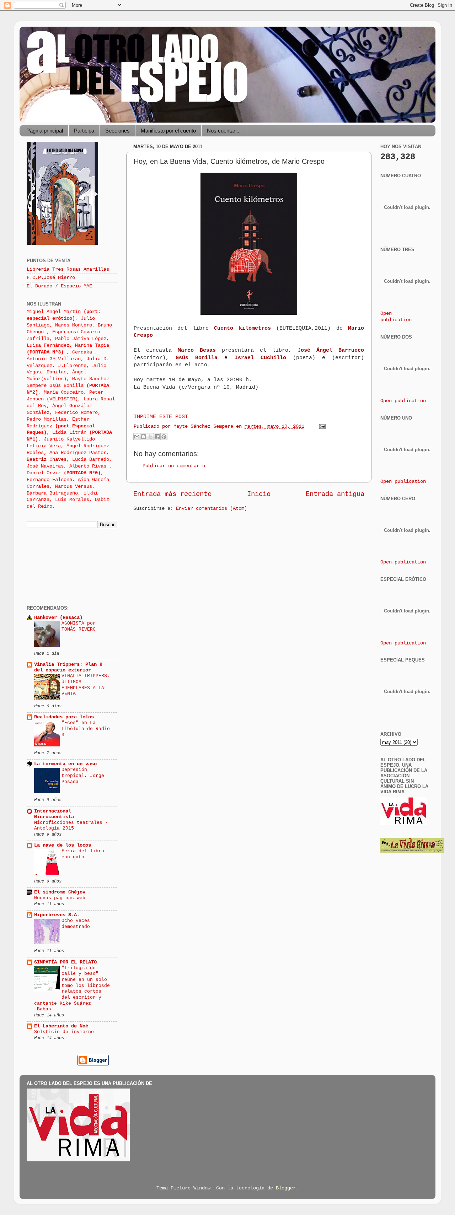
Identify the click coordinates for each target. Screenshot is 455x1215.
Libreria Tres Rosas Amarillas (68, 269)
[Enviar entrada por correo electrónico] (321, 426)
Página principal (44, 131)
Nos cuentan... (224, 131)
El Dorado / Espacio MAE (59, 286)
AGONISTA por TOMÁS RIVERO (78, 626)
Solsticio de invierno (64, 1032)
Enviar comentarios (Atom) (211, 508)
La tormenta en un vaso (65, 764)
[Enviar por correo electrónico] (136, 436)
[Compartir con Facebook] (157, 436)
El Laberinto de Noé (61, 1026)
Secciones (117, 131)
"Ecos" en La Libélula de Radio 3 (85, 728)
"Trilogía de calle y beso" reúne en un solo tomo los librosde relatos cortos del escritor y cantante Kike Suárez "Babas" (72, 988)
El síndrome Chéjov (59, 892)
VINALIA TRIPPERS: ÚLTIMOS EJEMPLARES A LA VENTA (85, 684)
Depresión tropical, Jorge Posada (82, 775)
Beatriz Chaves (46, 459)
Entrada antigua (335, 494)
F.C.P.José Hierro (51, 277)
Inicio (259, 494)
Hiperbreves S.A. (57, 915)
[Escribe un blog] (143, 436)
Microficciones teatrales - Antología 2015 (71, 825)
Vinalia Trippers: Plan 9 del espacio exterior (68, 667)
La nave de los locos (62, 845)
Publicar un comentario (174, 466)
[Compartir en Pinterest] (163, 436)
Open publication (403, 401)
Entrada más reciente (172, 494)
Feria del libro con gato (82, 854)
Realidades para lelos (64, 717)
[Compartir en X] (150, 436)
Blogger (286, 1188)
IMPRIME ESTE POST (161, 417)
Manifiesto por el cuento (168, 131)
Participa (84, 131)
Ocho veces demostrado (75, 923)
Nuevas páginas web (59, 898)
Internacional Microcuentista (54, 814)
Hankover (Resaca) (58, 617)
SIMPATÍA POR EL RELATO (65, 962)
